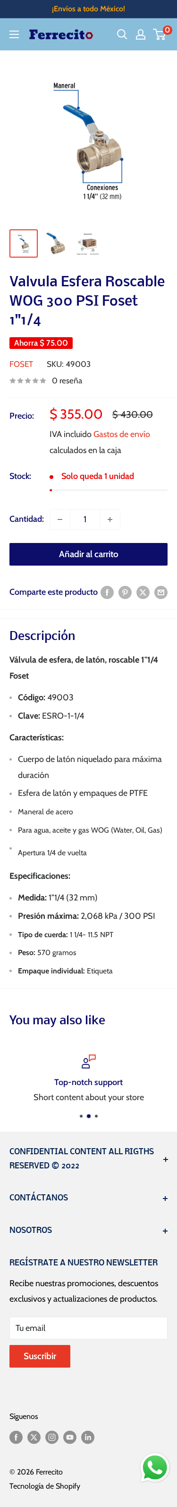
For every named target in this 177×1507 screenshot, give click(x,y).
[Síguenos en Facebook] (16, 1437)
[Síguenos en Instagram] (52, 1437)
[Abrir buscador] (122, 34)
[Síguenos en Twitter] (34, 1437)
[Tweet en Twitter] (143, 592)
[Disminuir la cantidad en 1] (60, 519)
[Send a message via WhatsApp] (155, 1467)
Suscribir (40, 1356)
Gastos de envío (121, 434)
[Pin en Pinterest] (125, 592)
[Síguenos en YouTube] (69, 1437)
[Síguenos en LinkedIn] (87, 1437)
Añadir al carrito (88, 554)
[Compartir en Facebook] (107, 592)
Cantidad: (26, 519)
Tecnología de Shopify (44, 1486)
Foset (21, 364)
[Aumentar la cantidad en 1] (110, 519)
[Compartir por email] (161, 592)
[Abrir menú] (14, 34)
